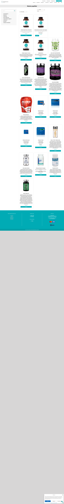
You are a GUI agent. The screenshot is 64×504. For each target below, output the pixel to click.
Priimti (48, 501)
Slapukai (52, 502)
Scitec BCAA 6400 (41, 77)
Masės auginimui (6, 17)
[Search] (14, 10)
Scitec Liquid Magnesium (26, 77)
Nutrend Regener (26, 114)
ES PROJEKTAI (11, 218)
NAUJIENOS (11, 219)
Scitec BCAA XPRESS (55, 82)
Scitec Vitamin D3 (26, 193)
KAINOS (12, 216)
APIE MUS (12, 215)
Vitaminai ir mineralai (6, 22)
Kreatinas (5, 16)
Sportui (4, 21)
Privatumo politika (55, 502)
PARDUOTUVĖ (11, 217)
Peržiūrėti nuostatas (60, 501)
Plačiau (26, 35)
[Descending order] (44, 10)
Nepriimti (54, 501)
